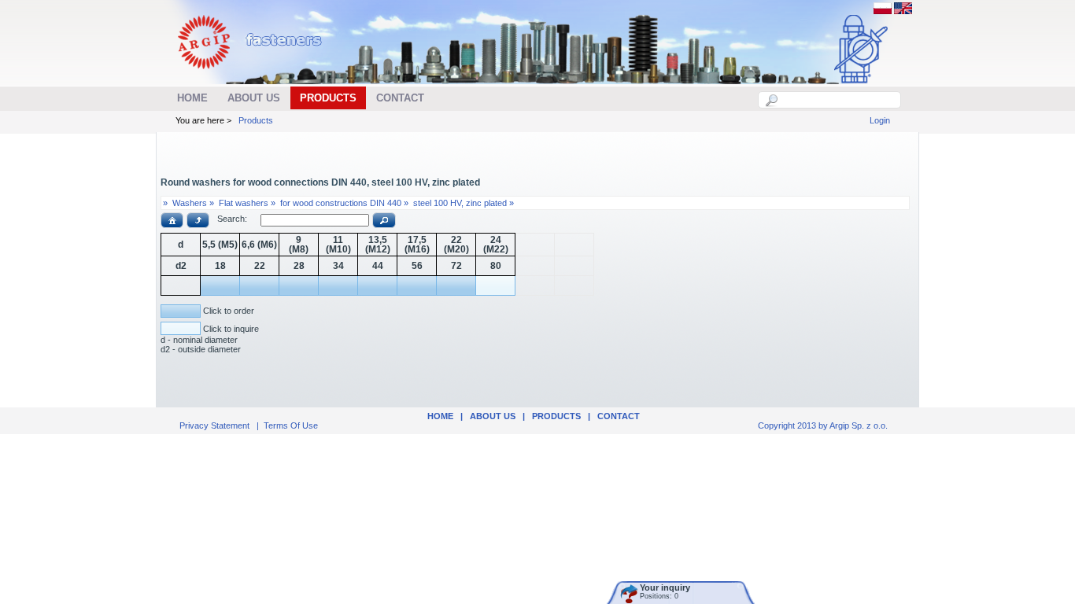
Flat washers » (247, 203)
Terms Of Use (291, 425)
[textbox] (838, 100)
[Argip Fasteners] (257, 75)
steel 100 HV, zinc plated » (463, 203)
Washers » (193, 203)
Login (880, 120)
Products (255, 120)
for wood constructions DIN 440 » (344, 203)
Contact (618, 416)
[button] (172, 220)
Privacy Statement (214, 425)
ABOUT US (492, 416)
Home (440, 416)
